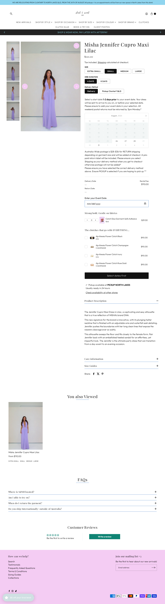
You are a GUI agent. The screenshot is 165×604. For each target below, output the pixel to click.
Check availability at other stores (102, 292)
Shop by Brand (126, 22)
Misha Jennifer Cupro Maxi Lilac (24, 452)
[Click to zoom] (76, 46)
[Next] (160, 32)
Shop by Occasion (64, 22)
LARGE (138, 71)
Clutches (144, 22)
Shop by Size (85, 22)
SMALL (110, 71)
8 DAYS (104, 81)
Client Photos (102, 27)
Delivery (91, 91)
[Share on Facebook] (94, 373)
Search (11, 561)
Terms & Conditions (17, 571)
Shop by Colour (105, 22)
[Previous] (4, 32)
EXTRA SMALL (94, 71)
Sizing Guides (14, 574)
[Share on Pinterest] (102, 373)
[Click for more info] (102, 220)
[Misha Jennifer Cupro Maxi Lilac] (26, 426)
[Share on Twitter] (98, 373)
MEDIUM (125, 71)
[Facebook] (9, 591)
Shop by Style (42, 22)
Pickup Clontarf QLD (111, 91)
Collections (13, 577)
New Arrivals (23, 22)
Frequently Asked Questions (21, 568)
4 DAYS (90, 81)
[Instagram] (12, 591)
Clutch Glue (62, 27)
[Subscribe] (153, 567)
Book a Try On (81, 27)
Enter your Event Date (95, 198)
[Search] (11, 14)
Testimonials (14, 564)
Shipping (102, 62)
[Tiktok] (16, 591)
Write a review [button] (104, 536)
